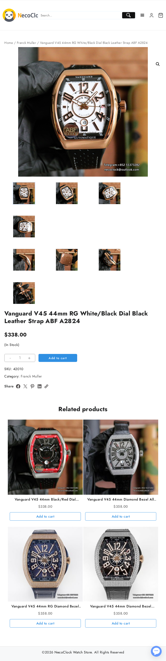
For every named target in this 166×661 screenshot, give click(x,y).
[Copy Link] (46, 386)
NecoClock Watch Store (73, 652)
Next (156, 104)
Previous (9, 104)
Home (8, 42)
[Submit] (128, 15)
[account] (151, 15)
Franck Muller (26, 42)
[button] (158, 64)
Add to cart (58, 358)
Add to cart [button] (45, 516)
